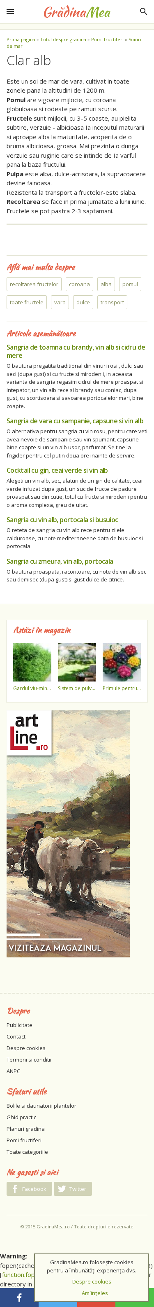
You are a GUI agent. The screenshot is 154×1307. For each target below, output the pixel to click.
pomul (130, 284)
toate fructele (27, 302)
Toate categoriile (27, 1151)
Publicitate (19, 1025)
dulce (83, 302)
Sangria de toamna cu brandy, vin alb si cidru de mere (76, 351)
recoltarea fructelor (34, 284)
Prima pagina (21, 39)
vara (60, 302)
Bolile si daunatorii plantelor (41, 1105)
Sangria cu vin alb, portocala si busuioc (62, 519)
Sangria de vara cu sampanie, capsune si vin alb (75, 420)
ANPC (13, 1071)
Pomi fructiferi (107, 39)
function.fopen (22, 1274)
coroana (79, 284)
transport (112, 302)
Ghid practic (21, 1117)
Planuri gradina (26, 1128)
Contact (16, 1036)
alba (106, 284)
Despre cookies (26, 1048)
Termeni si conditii (29, 1059)
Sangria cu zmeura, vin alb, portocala (60, 561)
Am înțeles (95, 1293)
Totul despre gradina (63, 39)
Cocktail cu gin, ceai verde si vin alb (57, 470)
